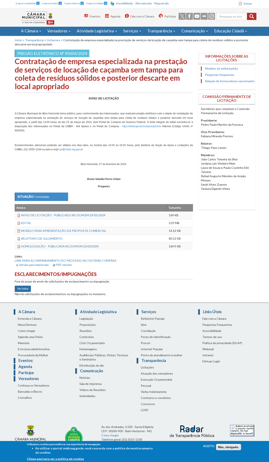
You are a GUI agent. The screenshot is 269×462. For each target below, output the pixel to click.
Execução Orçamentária (156, 379)
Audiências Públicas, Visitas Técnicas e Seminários (103, 357)
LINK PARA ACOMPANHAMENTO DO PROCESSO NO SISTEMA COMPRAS (65, 260)
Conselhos (25, 397)
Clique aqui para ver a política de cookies (55, 459)
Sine (143, 324)
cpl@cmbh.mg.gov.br (71, 149)
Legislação (86, 318)
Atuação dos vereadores (157, 373)
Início (18, 40)
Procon (145, 343)
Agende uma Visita (30, 337)
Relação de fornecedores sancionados (230, 81)
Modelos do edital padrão (221, 68)
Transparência (160, 31)
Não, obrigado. (228, 447)
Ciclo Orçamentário (92, 343)
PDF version (64, 265)
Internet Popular (152, 349)
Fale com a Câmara (142, 16)
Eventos (95, 16)
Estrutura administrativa (34, 349)
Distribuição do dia (91, 365)
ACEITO (208, 446)
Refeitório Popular (153, 318)
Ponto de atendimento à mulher (161, 355)
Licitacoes (53, 40)
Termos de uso (212, 337)
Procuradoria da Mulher (33, 355)
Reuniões (85, 331)
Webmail (208, 349)
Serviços (131, 31)
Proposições (87, 324)
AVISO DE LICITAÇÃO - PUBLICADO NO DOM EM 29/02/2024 (63, 215)
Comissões (86, 337)
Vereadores (57, 31)
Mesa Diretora (27, 324)
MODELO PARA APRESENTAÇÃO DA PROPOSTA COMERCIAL (63, 230)
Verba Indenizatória (153, 391)
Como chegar (26, 331)
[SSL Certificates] (242, 430)
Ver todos (22, 288)
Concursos (148, 404)
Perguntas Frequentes (217, 324)
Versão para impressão (34, 265)
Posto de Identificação (156, 337)
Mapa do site (161, 3)
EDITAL (26, 223)
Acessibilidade (124, 3)
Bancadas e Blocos (30, 391)
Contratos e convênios (156, 398)
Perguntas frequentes (219, 75)
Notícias (84, 377)
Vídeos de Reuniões (92, 390)
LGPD (144, 410)
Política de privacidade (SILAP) (222, 343)
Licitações (147, 367)
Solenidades (87, 396)
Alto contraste (143, 3)
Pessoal (146, 385)
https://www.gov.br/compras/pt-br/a (141, 126)
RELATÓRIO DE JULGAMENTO (42, 238)
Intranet (208, 355)
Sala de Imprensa (90, 383)
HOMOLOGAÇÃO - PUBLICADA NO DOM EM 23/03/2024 (60, 246)
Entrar (248, 3)
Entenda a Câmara (30, 318)
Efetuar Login (211, 361)
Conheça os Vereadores (33, 385)
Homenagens (88, 349)
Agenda (115, 16)
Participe (170, 16)
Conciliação (148, 331)
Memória (23, 343)
